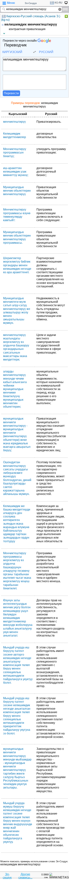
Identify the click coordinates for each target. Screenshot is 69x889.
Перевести (11, 93)
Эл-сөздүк (7, 876)
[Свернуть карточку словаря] (66, 16)
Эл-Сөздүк (31, 3)
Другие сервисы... (25, 876)
